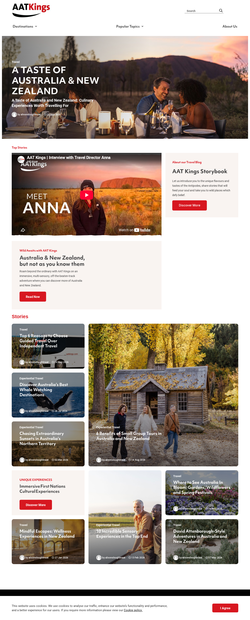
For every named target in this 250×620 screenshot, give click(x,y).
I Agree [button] (225, 608)
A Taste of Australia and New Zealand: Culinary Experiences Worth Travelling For (52, 103)
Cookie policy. (133, 610)
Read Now (33, 297)
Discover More (189, 205)
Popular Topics (128, 26)
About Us (229, 26)
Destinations (23, 26)
